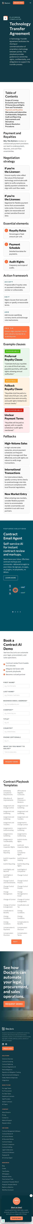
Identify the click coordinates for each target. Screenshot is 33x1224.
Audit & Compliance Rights (21, 853)
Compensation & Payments (8, 928)
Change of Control (9, 899)
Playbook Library (7, 1176)
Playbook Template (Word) (9, 1184)
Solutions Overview (7, 1059)
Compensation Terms (22, 934)
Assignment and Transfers (22, 818)
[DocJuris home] (8, 1028)
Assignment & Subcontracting (8, 829)
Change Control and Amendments (9, 882)
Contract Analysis (7, 1141)
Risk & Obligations (7, 1069)
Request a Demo (6, 1123)
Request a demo (8, 1048)
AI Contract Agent (7, 1158)
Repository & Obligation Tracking (11, 1072)
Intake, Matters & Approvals (10, 1077)
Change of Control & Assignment (23, 900)
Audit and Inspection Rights (9, 846)
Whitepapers (5, 1174)
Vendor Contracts (7, 1101)
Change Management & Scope (22, 894)
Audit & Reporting (9, 864)
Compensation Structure (22, 928)
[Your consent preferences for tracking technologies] (3, 1221)
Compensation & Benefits (22, 923)
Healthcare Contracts (8, 1096)
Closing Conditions (20, 912)
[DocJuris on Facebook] (6, 1044)
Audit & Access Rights (22, 840)
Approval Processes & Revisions (21, 800)
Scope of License (11, 100)
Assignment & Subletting (21, 829)
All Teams (4, 1104)
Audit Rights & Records (8, 876)
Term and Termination (14, 107)
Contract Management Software (11, 1131)
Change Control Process (22, 882)
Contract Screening (7, 1061)
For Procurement (7, 1091)
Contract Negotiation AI (9, 1067)
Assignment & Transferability (8, 840)
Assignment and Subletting (22, 807)
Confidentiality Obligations (15, 114)
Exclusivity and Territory (14, 103)
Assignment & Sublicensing (21, 835)
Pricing (4, 1115)
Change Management (7, 893)
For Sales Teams (6, 1093)
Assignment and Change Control (8, 807)
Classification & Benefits (8, 912)
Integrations (5, 1080)
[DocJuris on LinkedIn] (3, 1044)
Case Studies (5, 1171)
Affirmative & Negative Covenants (21, 793)
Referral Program (7, 1120)
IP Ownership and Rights (14, 105)
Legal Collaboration (7, 1150)
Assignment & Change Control (22, 824)
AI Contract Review (7, 1136)
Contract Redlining (7, 1064)
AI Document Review (8, 1139)
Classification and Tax (23, 906)
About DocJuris (6, 1112)
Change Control (22, 875)
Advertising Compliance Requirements (8, 793)
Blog (3, 1166)
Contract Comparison (8, 1144)
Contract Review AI (7, 1133)
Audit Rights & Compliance (22, 870)
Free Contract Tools (7, 1179)
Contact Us (5, 1117)
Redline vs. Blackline (7, 1187)
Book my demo (16, 1218)
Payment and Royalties (14, 110)
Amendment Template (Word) (10, 1182)
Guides (4, 1168)
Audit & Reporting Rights (23, 865)
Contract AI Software (8, 1152)
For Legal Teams (6, 1088)
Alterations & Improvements (8, 799)
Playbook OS (5, 1155)
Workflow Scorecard (7, 1190)
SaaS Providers (6, 1099)
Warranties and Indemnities (15, 112)
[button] (30, 3)
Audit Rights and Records (8, 870)
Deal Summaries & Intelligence (10, 1075)
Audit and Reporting (13, 117)
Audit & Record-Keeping (22, 859)
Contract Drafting (7, 1147)
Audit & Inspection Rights (9, 859)
